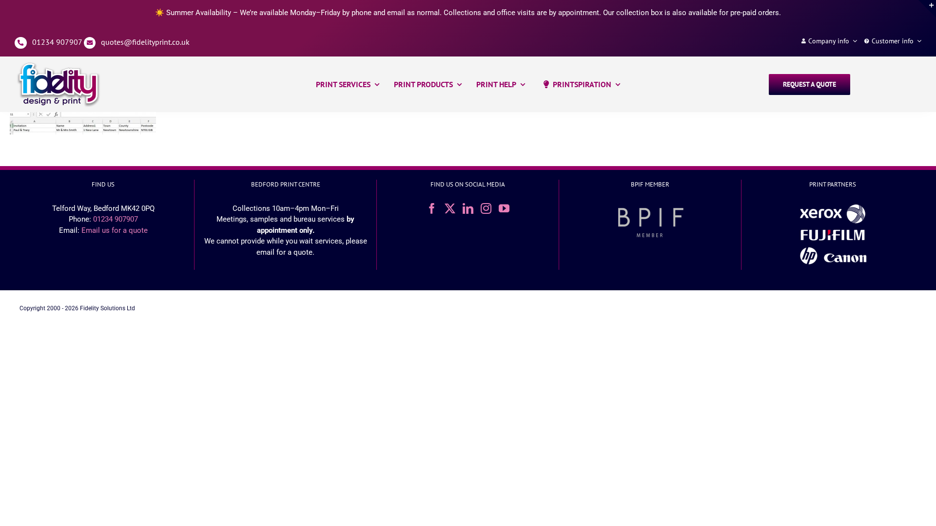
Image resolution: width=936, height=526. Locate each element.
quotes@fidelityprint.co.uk (145, 42)
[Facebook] (432, 208)
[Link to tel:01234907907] (21, 43)
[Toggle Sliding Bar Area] (927, 9)
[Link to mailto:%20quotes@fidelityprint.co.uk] (90, 43)
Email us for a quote (114, 230)
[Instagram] (486, 208)
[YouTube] (504, 208)
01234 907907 (57, 42)
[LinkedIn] (468, 208)
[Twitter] (450, 208)
